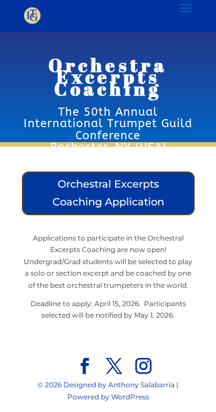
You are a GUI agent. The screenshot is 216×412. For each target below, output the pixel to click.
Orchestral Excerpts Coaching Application (108, 193)
